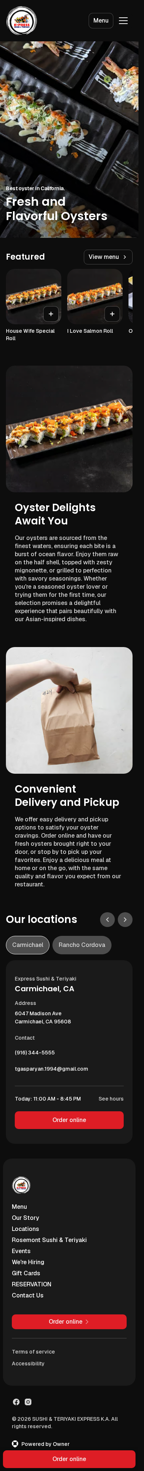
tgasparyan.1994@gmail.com (51, 1070)
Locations (25, 1229)
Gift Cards (26, 1273)
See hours (111, 1098)
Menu (101, 20)
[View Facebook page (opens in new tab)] (16, 1402)
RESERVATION (31, 1284)
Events (21, 1251)
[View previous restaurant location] (107, 919)
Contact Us (28, 1295)
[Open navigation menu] (123, 20)
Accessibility (28, 1363)
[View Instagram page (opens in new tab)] (28, 1402)
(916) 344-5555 (35, 1054)
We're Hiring (28, 1262)
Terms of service (33, 1351)
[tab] (27, 945)
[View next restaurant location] (125, 919)
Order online (69, 1120)
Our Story (25, 1218)
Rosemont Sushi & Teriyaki (49, 1240)
